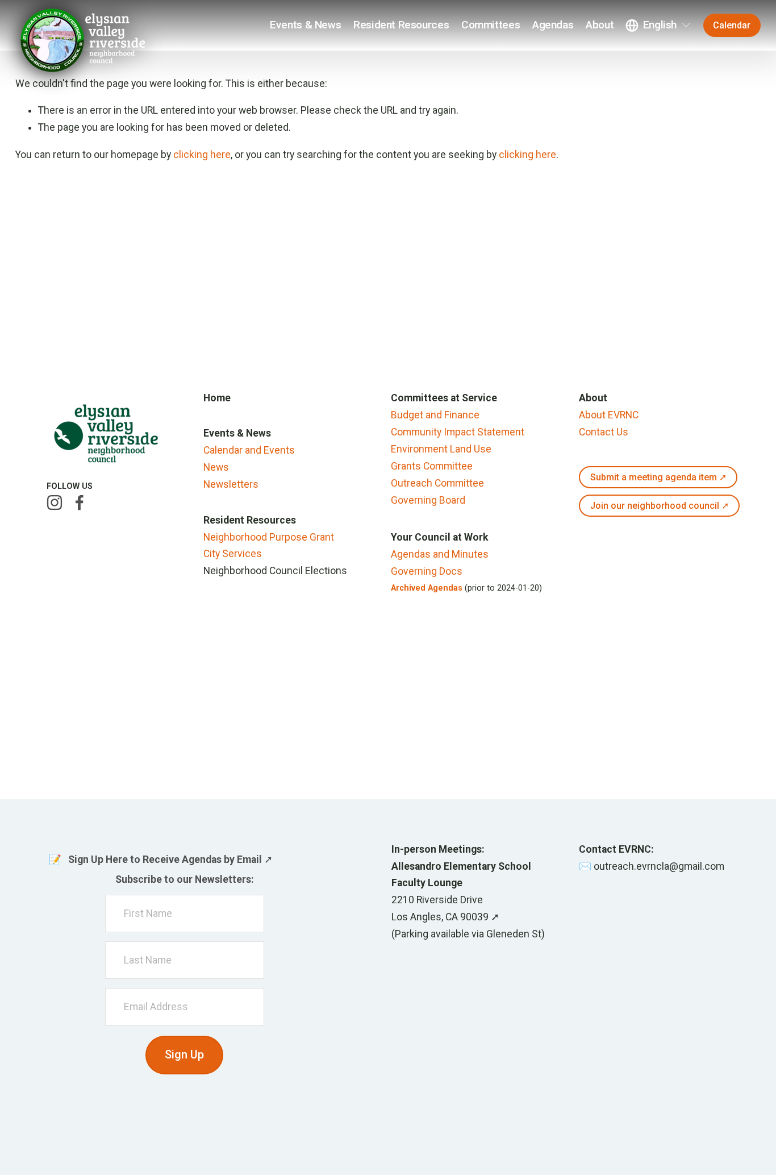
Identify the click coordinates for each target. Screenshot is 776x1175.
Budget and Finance (435, 415)
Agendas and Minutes (440, 554)
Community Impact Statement (457, 432)
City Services (232, 553)
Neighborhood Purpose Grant (268, 537)
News (216, 467)
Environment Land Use (441, 449)
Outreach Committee (437, 483)
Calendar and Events (249, 450)
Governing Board (428, 500)
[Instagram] (54, 502)
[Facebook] (79, 502)
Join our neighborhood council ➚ (659, 505)
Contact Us (603, 432)
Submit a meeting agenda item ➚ (658, 477)
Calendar (731, 25)
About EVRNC (609, 415)
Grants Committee (432, 466)
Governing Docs (426, 571)
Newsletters (230, 484)
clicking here (202, 154)
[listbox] (658, 26)
